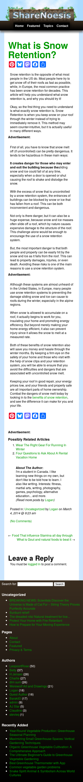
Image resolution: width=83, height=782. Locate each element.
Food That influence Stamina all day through (42, 535)
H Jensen (16, 674)
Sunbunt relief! (19, 612)
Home (19, 26)
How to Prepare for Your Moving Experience (39, 624)
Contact (62, 26)
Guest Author (18, 694)
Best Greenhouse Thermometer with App (37, 763)
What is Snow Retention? (38, 49)
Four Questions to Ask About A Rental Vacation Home (42, 455)
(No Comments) (21, 521)
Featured (33, 26)
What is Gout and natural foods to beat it (44, 539)
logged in (34, 564)
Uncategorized (35, 509)
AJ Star (14, 706)
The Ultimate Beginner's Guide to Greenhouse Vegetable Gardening (41, 757)
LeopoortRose (19, 666)
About (13, 637)
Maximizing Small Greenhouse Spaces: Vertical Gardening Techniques (42, 740)
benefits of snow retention (49, 397)
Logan (49, 500)
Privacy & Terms (20, 649)
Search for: (9, 584)
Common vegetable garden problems (34, 767)
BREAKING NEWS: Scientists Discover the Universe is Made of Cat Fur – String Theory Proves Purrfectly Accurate (44, 604)
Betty (12, 670)
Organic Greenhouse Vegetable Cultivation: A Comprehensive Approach (40, 749)
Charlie (14, 678)
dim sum (15, 682)
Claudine (15, 710)
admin (13, 702)
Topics (48, 26)
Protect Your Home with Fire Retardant (35, 620)
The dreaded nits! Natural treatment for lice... (39, 616)
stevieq (14, 714)
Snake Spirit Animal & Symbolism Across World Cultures (42, 773)
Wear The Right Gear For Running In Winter (41, 447)
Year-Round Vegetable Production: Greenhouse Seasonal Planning (42, 732)
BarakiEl (15, 698)
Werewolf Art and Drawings (28, 686)
